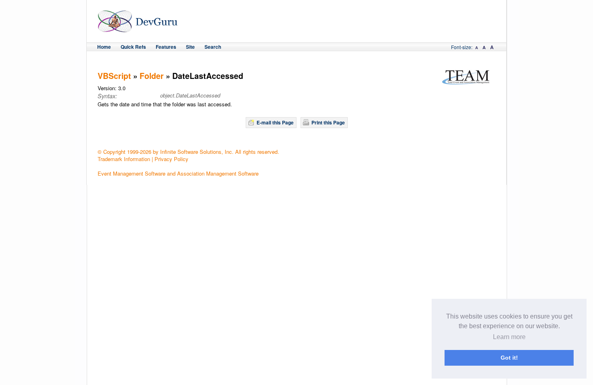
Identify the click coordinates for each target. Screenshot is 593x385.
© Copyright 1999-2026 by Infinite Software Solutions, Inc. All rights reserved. (188, 151)
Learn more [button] (509, 336)
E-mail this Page (275, 122)
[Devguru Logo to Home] (138, 28)
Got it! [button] (509, 357)
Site (190, 46)
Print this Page (328, 122)
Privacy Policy (171, 159)
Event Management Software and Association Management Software (178, 173)
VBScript (114, 75)
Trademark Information (124, 159)
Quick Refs (133, 46)
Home (104, 46)
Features (166, 46)
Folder (152, 75)
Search (213, 46)
